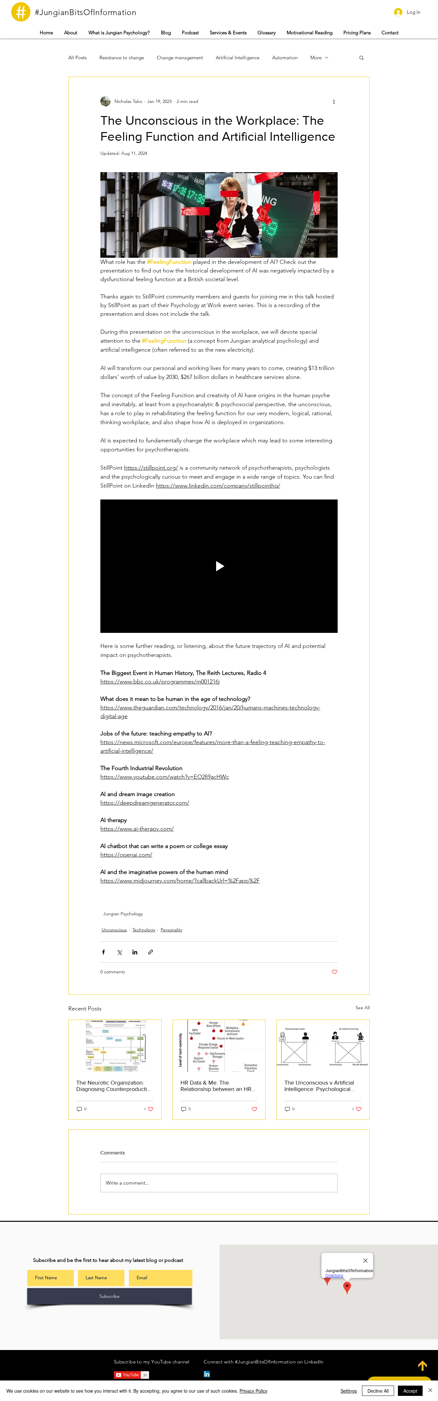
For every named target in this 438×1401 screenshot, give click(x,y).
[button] (228, 33)
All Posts (77, 58)
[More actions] (334, 101)
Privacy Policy (253, 1391)
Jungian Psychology (123, 914)
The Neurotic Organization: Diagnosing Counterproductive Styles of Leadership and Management (114, 1085)
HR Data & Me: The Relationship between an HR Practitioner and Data (216, 1085)
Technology (143, 930)
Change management (180, 58)
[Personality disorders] (115, 1046)
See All (363, 1008)
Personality (171, 930)
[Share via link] (150, 952)
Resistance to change (121, 58)
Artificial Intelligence (237, 58)
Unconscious (114, 930)
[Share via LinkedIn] (135, 952)
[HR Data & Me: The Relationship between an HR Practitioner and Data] (219, 1046)
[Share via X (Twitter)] (119, 952)
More (316, 58)
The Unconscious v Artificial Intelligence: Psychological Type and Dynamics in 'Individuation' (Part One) (319, 1085)
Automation (285, 58)
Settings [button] (349, 1391)
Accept (410, 1391)
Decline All (378, 1391)
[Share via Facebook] (103, 952)
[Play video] (219, 566)
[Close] (430, 1391)
